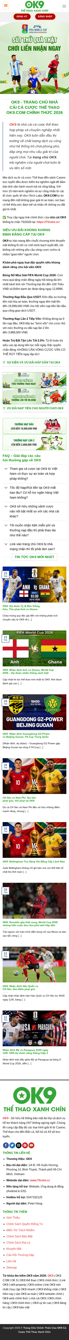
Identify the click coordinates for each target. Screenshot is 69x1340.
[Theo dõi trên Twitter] (12, 1145)
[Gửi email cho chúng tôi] (19, 1145)
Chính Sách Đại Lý (18, 1242)
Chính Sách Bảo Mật (19, 1236)
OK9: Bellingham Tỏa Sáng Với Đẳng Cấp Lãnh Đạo (34, 861)
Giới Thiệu (13, 1217)
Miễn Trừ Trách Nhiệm (20, 1230)
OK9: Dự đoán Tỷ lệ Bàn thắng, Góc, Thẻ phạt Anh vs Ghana (21, 608)
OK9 (12, 124)
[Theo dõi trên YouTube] (31, 1145)
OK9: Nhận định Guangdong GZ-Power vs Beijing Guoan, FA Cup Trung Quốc (26, 735)
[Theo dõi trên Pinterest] (25, 1145)
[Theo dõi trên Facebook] (6, 1145)
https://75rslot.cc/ (48, 221)
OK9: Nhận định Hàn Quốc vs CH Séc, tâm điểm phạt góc (20, 988)
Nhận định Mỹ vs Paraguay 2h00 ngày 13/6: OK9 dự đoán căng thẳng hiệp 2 (25, 1052)
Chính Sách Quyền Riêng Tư (24, 1224)
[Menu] (64, 6)
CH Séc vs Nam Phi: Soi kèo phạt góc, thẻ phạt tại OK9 (19, 799)
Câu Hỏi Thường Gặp (20, 1254)
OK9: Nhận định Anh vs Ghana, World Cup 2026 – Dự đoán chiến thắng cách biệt (28, 672)
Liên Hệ (11, 1261)
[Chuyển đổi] (6, 469)
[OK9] (34, 6)
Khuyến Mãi (13, 1248)
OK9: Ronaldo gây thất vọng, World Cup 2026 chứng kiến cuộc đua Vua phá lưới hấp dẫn (30, 924)
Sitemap (11, 1267)
